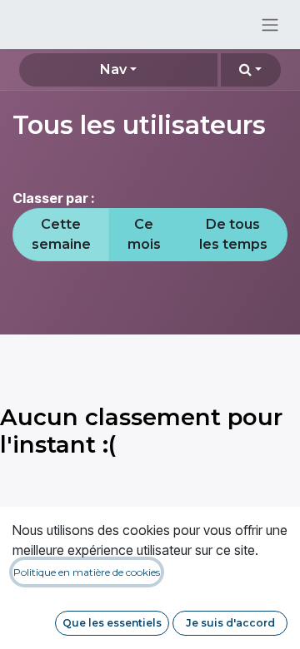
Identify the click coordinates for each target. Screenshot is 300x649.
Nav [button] (113, 69)
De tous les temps (233, 234)
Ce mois (144, 234)
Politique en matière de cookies (86, 572)
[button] (251, 70)
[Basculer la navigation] (270, 24)
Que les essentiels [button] (112, 623)
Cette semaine (61, 234)
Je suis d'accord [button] (230, 623)
